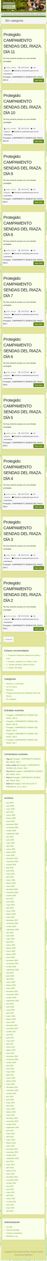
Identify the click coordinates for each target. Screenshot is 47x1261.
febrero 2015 (11, 1112)
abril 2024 (10, 877)
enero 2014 (10, 1146)
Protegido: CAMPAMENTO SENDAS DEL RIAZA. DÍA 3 (22, 531)
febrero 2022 (11, 948)
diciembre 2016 (12, 1056)
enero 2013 (10, 1174)
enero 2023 (10, 917)
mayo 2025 (10, 843)
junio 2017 (10, 1038)
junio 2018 (10, 1007)
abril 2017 (10, 1044)
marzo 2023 (10, 911)
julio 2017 (9, 1035)
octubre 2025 (11, 831)
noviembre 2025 (12, 827)
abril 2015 (10, 1106)
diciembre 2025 (12, 824)
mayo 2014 (10, 1134)
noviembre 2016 (12, 1059)
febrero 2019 (11, 985)
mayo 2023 (10, 905)
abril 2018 (10, 1013)
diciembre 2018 (12, 991)
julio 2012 (9, 1186)
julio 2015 (9, 1096)
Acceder (9, 1227)
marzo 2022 (10, 945)
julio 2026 (9, 803)
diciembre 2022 (12, 920)
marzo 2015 (10, 1109)
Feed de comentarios (14, 1233)
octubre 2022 (11, 926)
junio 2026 (10, 806)
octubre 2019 (11, 967)
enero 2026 (10, 821)
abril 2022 (10, 942)
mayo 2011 (10, 1208)
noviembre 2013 (12, 1152)
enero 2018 (10, 1022)
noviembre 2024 (12, 861)
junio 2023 (10, 902)
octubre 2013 (11, 1155)
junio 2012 (10, 1189)
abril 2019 (10, 979)
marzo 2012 (10, 1199)
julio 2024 (9, 868)
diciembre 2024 (12, 858)
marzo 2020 (10, 951)
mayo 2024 (10, 874)
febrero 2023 (11, 914)
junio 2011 (10, 1205)
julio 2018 (9, 1004)
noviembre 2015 (12, 1090)
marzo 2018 (10, 1016)
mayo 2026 (10, 809)
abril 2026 (10, 812)
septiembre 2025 (12, 834)
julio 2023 (9, 899)
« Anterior (9, 639)
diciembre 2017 (12, 1025)
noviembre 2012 (12, 1180)
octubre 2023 (11, 895)
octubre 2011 (11, 1202)
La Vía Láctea (11, 687)
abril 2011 (9, 1211)
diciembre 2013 (12, 1149)
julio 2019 (9, 973)
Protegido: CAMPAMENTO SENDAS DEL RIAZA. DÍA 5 (22, 409)
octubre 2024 (11, 865)
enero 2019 (10, 988)
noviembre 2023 (12, 892)
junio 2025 (10, 840)
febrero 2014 (11, 1143)
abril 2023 (10, 908)
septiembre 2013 (12, 1158)
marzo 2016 (10, 1078)
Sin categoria (11, 699)
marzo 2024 (10, 880)
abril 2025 (10, 846)
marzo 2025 (10, 849)
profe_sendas (11, 68)
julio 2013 (9, 1161)
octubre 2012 (11, 1183)
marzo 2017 (10, 1047)
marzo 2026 (10, 815)
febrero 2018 (11, 1019)
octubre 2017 (11, 1032)
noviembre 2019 (12, 964)
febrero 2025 (11, 852)
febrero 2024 (11, 883)
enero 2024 (10, 886)
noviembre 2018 (12, 994)
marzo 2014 (10, 1140)
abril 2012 (10, 1195)
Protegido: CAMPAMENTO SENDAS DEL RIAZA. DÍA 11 (22, 43)
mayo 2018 (10, 1010)
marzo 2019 (10, 982)
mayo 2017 (10, 1041)
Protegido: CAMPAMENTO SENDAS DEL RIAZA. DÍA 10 (22, 104)
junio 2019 (10, 976)
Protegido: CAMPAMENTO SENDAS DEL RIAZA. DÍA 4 (22, 470)
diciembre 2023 (12, 889)
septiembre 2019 (12, 970)
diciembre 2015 (12, 1087)
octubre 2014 (11, 1124)
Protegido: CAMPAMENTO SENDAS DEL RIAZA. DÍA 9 (22, 165)
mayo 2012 (10, 1192)
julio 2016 (9, 1066)
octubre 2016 (11, 1062)
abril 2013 (10, 1168)
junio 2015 (10, 1100)
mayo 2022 (10, 939)
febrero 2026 (11, 818)
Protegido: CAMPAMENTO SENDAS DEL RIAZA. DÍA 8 (22, 226)
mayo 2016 (10, 1072)
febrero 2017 (11, 1050)
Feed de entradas (12, 1230)
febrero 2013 (11, 1171)
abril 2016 (10, 1075)
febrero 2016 (11, 1081)
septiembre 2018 (12, 1001)
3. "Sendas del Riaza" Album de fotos (20, 665)
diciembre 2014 (12, 1118)
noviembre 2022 (12, 923)
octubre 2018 (11, 998)
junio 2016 (10, 1069)
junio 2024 (10, 871)
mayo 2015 (10, 1103)
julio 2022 (9, 933)
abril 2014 (10, 1137)
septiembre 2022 (12, 930)
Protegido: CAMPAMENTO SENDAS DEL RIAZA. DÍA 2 (22, 592)
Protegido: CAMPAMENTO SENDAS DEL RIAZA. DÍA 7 (22, 287)
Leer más (38, 80)
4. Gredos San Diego (14, 668)
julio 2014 (9, 1131)
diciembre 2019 (12, 960)
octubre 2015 (11, 1093)
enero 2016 (10, 1084)
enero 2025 (10, 855)
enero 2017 (10, 1053)
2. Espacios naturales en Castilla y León (21, 662)
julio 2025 (9, 837)
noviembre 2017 (12, 1028)
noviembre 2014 (12, 1121)
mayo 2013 (10, 1165)
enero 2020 (10, 957)
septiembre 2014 (12, 1127)
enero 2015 (10, 1115)
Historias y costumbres (15, 684)
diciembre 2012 (12, 1177)
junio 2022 (10, 936)
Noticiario (9, 690)
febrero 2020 (11, 954)
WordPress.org (11, 1236)
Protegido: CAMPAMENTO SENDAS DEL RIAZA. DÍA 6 (22, 348)
